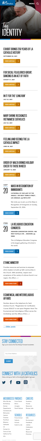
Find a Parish (18, 401)
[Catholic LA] (7, 3)
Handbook (29, 422)
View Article (10, 61)
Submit (8, 361)
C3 (4, 427)
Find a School (19, 418)
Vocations (29, 401)
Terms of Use (7, 431)
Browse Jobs (29, 408)
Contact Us (6, 429)
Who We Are (7, 401)
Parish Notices (19, 408)
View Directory (11, 283)
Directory (28, 434)
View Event (9, 213)
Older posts (9, 327)
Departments (7, 408)
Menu (32, 4)
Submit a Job (18, 425)
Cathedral (6, 424)
